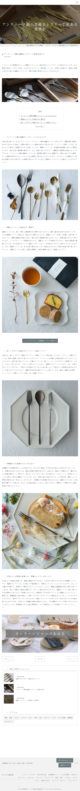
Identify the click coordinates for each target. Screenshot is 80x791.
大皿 (35, 717)
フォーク (23, 717)
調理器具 (70, 717)
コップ (54, 717)
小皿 (40, 717)
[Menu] (77, 2)
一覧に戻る (40, 659)
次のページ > (72, 659)
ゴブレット (47, 717)
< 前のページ (8, 659)
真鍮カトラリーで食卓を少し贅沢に (33, 119)
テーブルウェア (9, 721)
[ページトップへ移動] (77, 763)
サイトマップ (72, 781)
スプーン (16, 717)
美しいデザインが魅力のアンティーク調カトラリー (39, 122)
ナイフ (30, 717)
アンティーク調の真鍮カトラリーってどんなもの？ (39, 116)
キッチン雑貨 (61, 717)
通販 (6, 717)
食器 (10, 717)
